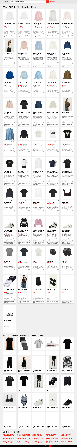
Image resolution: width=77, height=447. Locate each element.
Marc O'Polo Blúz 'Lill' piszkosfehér (38, 172)
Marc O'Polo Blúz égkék (37, 83)
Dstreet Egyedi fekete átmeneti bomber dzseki (8, 434)
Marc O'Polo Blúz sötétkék (66, 54)
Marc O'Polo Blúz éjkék (24, 112)
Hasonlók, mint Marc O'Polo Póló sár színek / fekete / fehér (67, 184)
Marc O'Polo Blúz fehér (9, 23)
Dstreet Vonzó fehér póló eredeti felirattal (66, 434)
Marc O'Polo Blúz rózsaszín (22, 54)
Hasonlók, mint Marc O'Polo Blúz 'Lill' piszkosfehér (38, 184)
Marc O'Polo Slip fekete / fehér (9, 290)
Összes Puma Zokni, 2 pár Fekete (52, 301)
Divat (4, 4)
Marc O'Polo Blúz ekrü (52, 112)
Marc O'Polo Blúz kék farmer (38, 113)
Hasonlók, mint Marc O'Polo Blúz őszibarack (9, 125)
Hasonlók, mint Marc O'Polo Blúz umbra (67, 95)
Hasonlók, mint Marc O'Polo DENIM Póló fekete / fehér (52, 213)
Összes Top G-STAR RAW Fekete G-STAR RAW (24, 302)
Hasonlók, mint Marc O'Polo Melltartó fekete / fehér (66, 213)
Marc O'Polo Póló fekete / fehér (37, 142)
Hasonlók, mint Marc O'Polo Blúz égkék (38, 95)
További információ (55, 445)
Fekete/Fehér (12, 4)
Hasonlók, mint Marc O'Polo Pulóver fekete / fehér (24, 243)
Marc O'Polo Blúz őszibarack (8, 113)
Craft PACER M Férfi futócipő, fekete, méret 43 (23, 442)
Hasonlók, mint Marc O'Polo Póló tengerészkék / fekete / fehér (52, 184)
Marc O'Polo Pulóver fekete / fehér (23, 231)
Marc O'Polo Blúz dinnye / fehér (37, 24)
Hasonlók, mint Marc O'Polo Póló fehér (38, 272)
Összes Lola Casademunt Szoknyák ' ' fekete (38, 302)
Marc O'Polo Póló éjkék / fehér (24, 260)
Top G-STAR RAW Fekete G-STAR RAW (23, 290)
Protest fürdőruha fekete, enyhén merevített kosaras (38, 439)
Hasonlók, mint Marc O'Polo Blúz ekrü (52, 125)
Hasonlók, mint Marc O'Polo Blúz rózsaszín (23, 66)
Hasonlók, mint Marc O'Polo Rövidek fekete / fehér (24, 184)
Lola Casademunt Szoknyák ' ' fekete (37, 290)
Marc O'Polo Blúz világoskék (37, 54)
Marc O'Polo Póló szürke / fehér (8, 260)
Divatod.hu (6, 1)
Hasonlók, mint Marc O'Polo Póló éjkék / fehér (23, 272)
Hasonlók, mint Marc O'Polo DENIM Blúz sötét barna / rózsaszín (38, 243)
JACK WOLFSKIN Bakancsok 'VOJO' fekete (37, 442)
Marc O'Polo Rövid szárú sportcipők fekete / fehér (8, 232)
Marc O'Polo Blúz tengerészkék (8, 201)
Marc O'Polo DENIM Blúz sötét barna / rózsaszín (38, 231)
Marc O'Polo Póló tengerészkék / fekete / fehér (52, 173)
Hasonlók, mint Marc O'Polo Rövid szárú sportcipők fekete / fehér (9, 243)
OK (50, 445)
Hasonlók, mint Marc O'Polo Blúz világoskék (38, 66)
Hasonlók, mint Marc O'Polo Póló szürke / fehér (9, 272)
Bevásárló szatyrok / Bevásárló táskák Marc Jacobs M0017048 (37, 435)
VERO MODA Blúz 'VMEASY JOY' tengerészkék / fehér (52, 439)
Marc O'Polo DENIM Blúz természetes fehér (67, 24)
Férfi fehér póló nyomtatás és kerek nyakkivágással (66, 291)
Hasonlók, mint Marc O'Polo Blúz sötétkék (67, 66)
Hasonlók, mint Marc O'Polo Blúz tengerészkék (9, 213)
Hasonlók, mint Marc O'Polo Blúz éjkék (23, 125)
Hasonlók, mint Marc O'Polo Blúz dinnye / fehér (38, 36)
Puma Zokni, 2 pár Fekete (51, 290)
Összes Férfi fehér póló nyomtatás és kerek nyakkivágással (67, 302)
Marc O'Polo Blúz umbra (66, 83)
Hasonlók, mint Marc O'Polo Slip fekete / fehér (9, 302)
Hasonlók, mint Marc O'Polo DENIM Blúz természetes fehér (67, 36)
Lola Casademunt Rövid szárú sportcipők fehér (9, 320)
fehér (7, 4)
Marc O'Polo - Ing (8, 53)
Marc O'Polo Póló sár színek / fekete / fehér (67, 172)
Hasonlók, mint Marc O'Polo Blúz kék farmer (38, 125)
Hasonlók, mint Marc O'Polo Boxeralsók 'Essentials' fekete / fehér (53, 272)
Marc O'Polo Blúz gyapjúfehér (51, 54)
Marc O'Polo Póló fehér (37, 260)
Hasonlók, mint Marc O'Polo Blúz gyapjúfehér (52, 66)
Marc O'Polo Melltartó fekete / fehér (67, 201)
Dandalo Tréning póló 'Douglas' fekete (51, 434)
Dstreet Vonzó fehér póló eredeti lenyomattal (8, 442)
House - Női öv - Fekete (23, 426)
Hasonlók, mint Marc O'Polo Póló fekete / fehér (38, 154)
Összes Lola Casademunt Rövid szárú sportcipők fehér (9, 332)
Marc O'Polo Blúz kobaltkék (8, 83)
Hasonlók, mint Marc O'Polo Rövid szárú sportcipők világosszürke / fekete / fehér (52, 243)
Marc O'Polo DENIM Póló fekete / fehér (53, 201)
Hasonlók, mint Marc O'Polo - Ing (9, 65)
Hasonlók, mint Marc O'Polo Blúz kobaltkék (9, 95)
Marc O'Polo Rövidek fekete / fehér (23, 172)
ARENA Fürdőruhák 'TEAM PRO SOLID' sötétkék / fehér (23, 434)
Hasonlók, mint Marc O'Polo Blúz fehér (9, 36)
